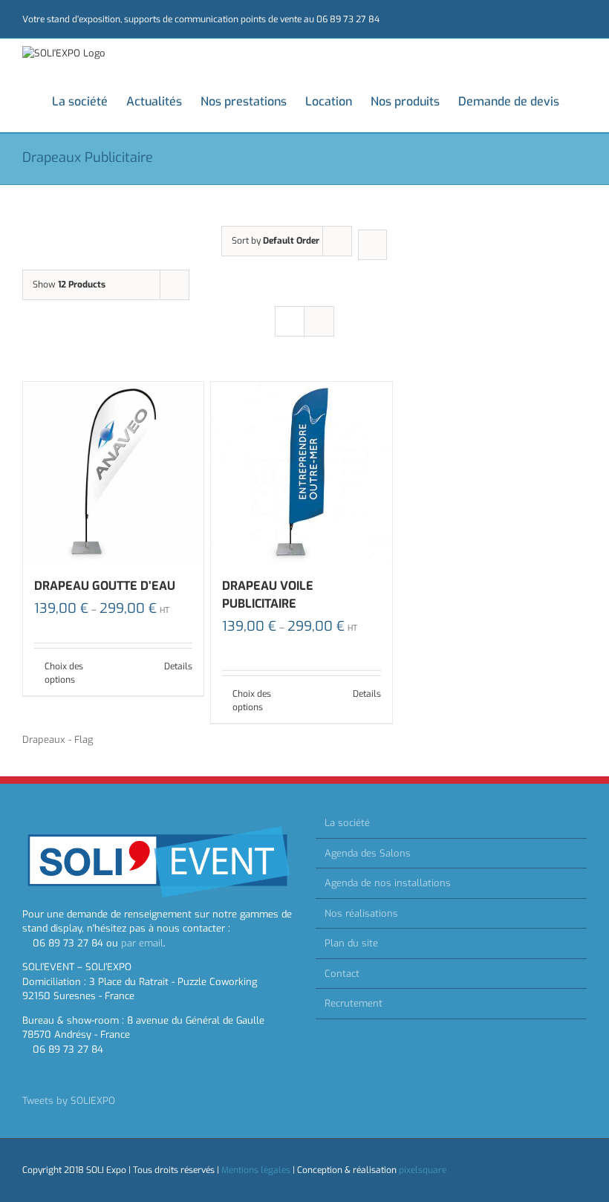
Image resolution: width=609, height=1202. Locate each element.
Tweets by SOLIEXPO (68, 1100)
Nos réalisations (361, 913)
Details (178, 666)
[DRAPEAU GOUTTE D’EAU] (113, 472)
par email (142, 943)
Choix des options (64, 673)
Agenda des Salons (368, 853)
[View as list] (318, 321)
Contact (342, 973)
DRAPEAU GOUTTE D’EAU (104, 586)
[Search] (582, 100)
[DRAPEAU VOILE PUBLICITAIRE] (301, 472)
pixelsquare (422, 1170)
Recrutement (353, 1003)
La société (347, 822)
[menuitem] (89, 100)
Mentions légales (255, 1170)
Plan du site (351, 943)
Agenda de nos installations (388, 883)
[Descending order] (372, 245)
